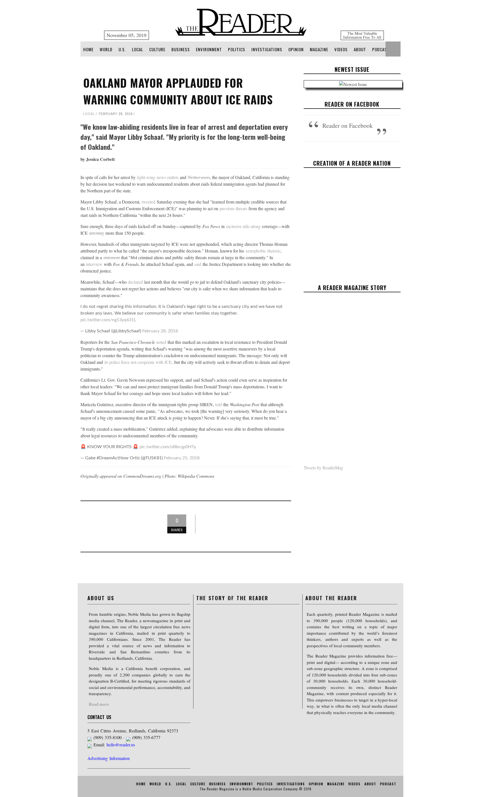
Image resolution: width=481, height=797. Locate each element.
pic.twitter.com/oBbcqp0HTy (167, 447)
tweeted (148, 202)
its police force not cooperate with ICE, (139, 362)
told (218, 404)
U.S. (122, 49)
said (197, 264)
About (360, 49)
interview (94, 264)
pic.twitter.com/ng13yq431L (108, 320)
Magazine (319, 49)
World (106, 49)
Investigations (266, 49)
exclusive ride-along (243, 226)
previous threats (233, 208)
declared (135, 282)
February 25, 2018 (182, 458)
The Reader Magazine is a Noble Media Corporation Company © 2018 (255, 788)
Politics (236, 49)
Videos (341, 49)
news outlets (167, 177)
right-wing (146, 177)
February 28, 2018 (160, 331)
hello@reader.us (121, 744)
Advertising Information (108, 758)
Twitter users (199, 177)
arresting (96, 233)
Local (137, 49)
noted (161, 342)
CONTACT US (99, 717)
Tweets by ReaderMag (323, 467)
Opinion (296, 49)
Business (180, 49)
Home (88, 49)
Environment (209, 49)
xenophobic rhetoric (263, 251)
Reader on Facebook (352, 104)
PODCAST (380, 49)
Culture (157, 49)
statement (111, 257)
